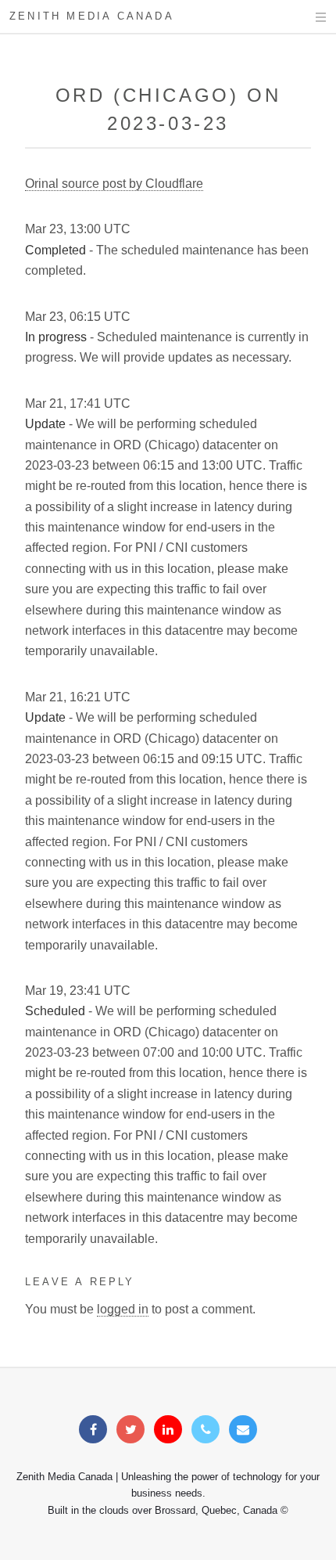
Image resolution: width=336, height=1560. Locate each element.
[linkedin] (168, 1429)
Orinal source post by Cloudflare (114, 183)
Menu (306, 17)
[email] (243, 1429)
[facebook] (93, 1429)
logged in (122, 1309)
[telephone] (205, 1429)
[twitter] (130, 1429)
